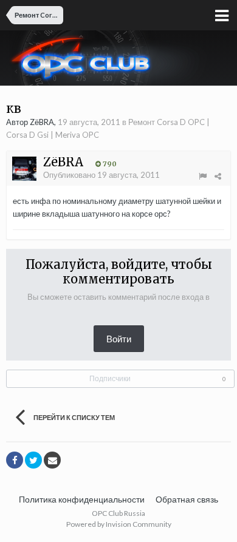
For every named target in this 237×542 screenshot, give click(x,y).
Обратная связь (187, 499)
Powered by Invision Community (118, 524)
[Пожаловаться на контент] (203, 176)
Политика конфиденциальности (82, 499)
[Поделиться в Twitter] (33, 460)
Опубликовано (101, 175)
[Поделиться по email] (52, 460)
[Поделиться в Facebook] (14, 460)
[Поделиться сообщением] (218, 176)
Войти (118, 338)
